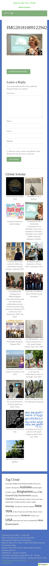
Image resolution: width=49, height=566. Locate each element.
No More (15, 512)
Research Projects (19, 553)
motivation (25, 506)
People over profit (23, 512)
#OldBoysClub (17, 483)
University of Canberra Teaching (14, 558)
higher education (21, 502)
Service (37, 555)
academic (8, 487)
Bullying (35, 492)
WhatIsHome (33, 520)
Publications (6, 553)
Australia (26, 487)
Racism (35, 512)
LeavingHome (18, 506)
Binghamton (25, 491)
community (34, 495)
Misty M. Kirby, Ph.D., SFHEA (25, 3)
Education (22, 499)
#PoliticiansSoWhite (27, 483)
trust (37, 515)
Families (28, 499)
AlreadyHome (15, 487)
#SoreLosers (37, 483)
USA (8, 520)
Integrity (33, 502)
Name (9, 121)
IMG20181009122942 (18, 72)
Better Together (11, 492)
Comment (11, 93)
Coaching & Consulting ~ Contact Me (15, 535)
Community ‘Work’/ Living (37, 558)
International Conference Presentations (16, 540)
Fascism (33, 499)
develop (17, 499)
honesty (28, 502)
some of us (17, 515)
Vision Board (16, 520)
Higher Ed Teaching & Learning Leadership (18, 538)
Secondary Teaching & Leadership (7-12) (17, 555)
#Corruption (8, 483)
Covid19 (9, 499)
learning (9, 506)
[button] (24, 13)
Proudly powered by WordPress (14, 560)
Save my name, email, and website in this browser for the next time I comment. (23, 152)
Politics (31, 512)
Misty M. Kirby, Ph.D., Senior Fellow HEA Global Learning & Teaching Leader (23, 544)
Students (25, 515)
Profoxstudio (6, 563)
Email (9, 131)
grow (37, 499)
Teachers (33, 515)
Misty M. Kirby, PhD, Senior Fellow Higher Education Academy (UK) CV (21, 549)
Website (10, 141)
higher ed (13, 502)
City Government (22, 495)
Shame (11, 515)
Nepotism (31, 506)
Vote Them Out (25, 520)
